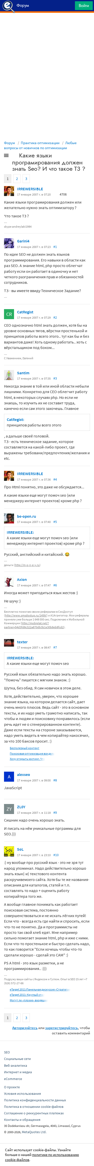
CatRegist (25, 311)
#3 (55, 378)
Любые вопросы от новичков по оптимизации (40, 145)
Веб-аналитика (15, 1065)
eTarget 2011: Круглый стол (27, 995)
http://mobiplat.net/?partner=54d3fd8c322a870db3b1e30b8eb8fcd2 (34, 625)
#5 (55, 521)
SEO (7, 1052)
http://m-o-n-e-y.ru (27, 565)
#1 (55, 246)
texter (22, 641)
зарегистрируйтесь (61, 1027)
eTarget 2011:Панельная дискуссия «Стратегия (40, 989)
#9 (55, 812)
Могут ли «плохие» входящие (29, 1000)
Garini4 (23, 240)
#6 (55, 585)
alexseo (23, 774)
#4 (55, 479)
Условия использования (22, 1093)
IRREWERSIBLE (30, 188)
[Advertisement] (47, 25)
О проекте (12, 1087)
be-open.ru (26, 516)
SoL (20, 849)
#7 (55, 647)
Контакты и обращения (22, 1119)
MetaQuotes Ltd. (34, 1132)
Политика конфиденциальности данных (35, 1100)
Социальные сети (17, 1058)
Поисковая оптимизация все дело (32, 753)
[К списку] (15, 156)
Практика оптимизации (40, 142)
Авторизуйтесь (25, 1027)
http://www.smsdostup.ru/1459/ (26, 615)
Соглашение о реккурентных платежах (34, 1113)
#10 (56, 855)
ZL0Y (21, 806)
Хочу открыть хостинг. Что (27, 759)
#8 (55, 780)
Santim (23, 372)
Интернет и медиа (18, 1072)
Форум (9, 142)
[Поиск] (69, 7)
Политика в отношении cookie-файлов (33, 1106)
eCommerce (13, 1079)
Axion (22, 579)
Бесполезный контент (24, 748)
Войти (84, 6)
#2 (55, 317)
